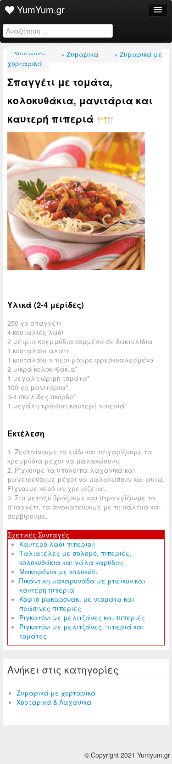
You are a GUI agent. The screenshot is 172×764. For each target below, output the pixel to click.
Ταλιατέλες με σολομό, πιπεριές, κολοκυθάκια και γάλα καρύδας (75, 558)
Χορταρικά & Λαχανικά (54, 702)
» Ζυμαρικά (79, 54)
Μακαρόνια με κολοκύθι (58, 571)
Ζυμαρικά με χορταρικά (56, 692)
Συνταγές (29, 54)
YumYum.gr (39, 9)
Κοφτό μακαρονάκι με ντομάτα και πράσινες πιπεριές (76, 603)
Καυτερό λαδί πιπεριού (57, 544)
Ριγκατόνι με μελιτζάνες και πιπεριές (82, 617)
